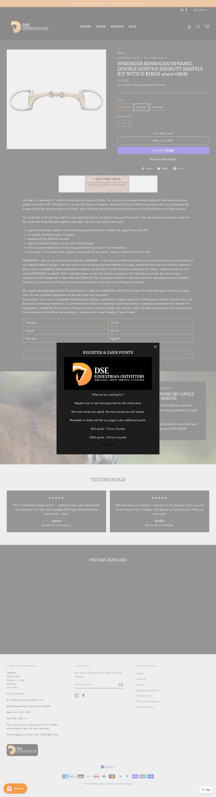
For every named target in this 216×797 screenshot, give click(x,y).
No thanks (108, 444)
